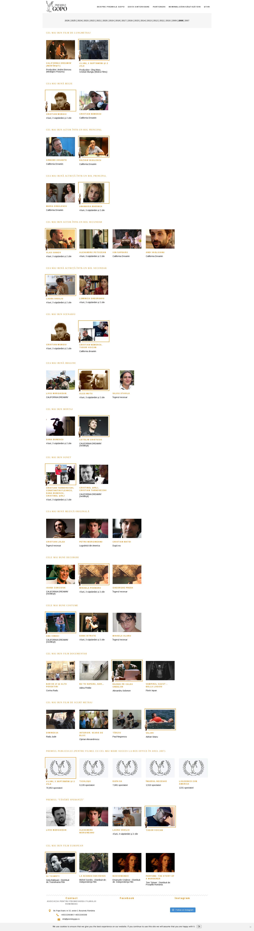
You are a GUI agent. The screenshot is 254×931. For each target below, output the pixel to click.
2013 (149, 20)
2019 (111, 20)
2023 (86, 20)
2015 (136, 20)
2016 (130, 20)
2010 (168, 20)
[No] (250, 926)
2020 (105, 20)
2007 (187, 20)
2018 (117, 20)
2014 (143, 20)
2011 (161, 20)
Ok (199, 926)
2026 (67, 20)
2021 (98, 20)
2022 (92, 20)
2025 (73, 20)
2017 (124, 20)
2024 (79, 20)
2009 (174, 20)
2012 (155, 20)
